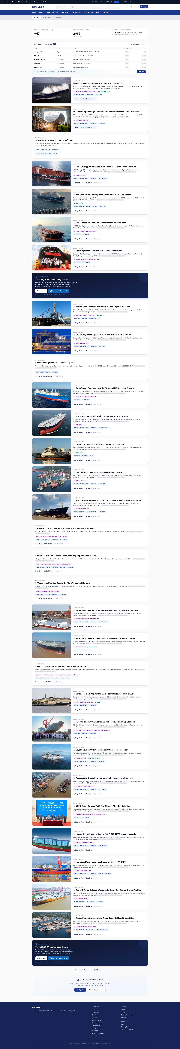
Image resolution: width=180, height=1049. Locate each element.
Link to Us (95, 1036)
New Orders (47, 17)
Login (135, 7)
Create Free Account (96, 990)
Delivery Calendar (97, 1025)
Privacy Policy (125, 1027)
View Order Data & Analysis (84, 99)
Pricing (105, 12)
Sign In (81, 990)
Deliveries (58, 17)
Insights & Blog (96, 1012)
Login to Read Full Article (83, 182)
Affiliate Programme (98, 1033)
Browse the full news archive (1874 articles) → (90, 970)
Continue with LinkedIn (60, 291)
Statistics (64, 12)
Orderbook (52, 12)
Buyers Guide (88, 12)
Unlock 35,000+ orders (137, 44)
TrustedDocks (97, 2)
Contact (123, 1017)
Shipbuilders (77, 12)
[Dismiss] (177, 2)
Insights (41, 12)
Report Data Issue (126, 1015)
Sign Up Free (41, 291)
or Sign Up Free (97, 182)
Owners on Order (97, 1023)
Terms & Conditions (127, 1029)
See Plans (141, 71)
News (34, 12)
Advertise (95, 1030)
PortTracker (126, 2)
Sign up (143, 7)
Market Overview (97, 1020)
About (98, 12)
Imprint (123, 1024)
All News (37, 17)
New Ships (38, 6)
